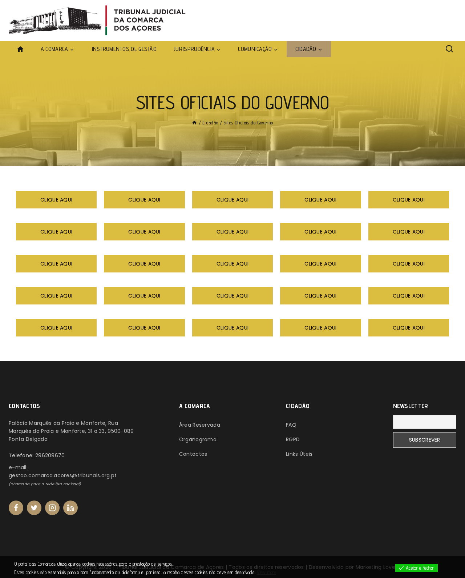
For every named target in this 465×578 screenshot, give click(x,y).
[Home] (194, 122)
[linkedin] (70, 508)
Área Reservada (199, 424)
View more (266, 572)
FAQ (291, 424)
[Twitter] (34, 508)
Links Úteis (299, 454)
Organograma (198, 439)
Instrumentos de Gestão (124, 48)
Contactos (193, 454)
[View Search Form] (449, 49)
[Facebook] (16, 508)
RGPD (293, 439)
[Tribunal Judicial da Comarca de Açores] (100, 20)
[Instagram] (52, 508)
